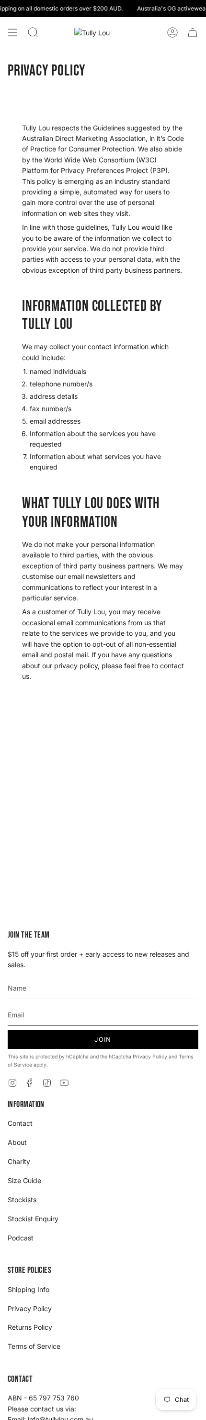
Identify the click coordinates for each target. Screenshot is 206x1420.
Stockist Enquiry (33, 1219)
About (17, 1142)
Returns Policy (30, 1327)
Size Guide (24, 1180)
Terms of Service (34, 1346)
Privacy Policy (150, 1057)
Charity (19, 1161)
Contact (20, 1123)
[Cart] (193, 32)
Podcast (21, 1238)
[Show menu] (12, 32)
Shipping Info (28, 1289)
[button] (33, 32)
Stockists (22, 1200)
